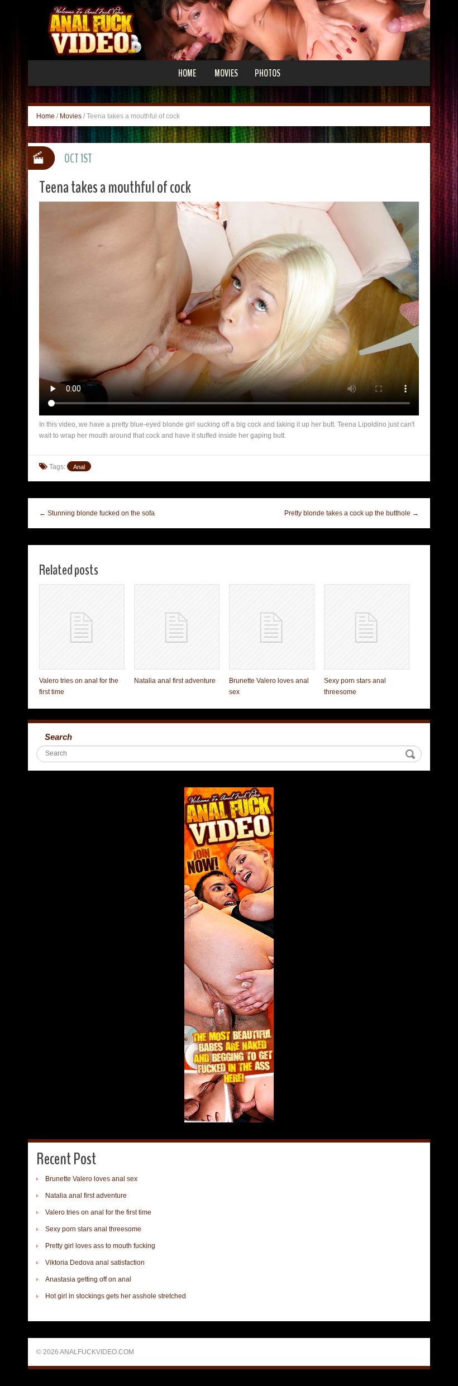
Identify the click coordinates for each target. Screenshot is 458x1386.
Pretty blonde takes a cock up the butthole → (351, 513)
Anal (79, 466)
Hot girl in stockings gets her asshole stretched (115, 1296)
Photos (267, 73)
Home (187, 73)
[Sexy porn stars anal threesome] (366, 627)
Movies (226, 73)
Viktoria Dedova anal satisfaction (95, 1262)
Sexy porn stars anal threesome (93, 1229)
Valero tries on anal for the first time (98, 1212)
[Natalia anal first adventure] (177, 627)
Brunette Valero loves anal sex (91, 1179)
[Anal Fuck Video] (229, 30)
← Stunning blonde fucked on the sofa (97, 513)
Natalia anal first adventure (175, 681)
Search (58, 737)
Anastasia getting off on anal (88, 1279)
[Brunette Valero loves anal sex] (271, 627)
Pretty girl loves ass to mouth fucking (100, 1246)
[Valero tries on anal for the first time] (82, 627)
